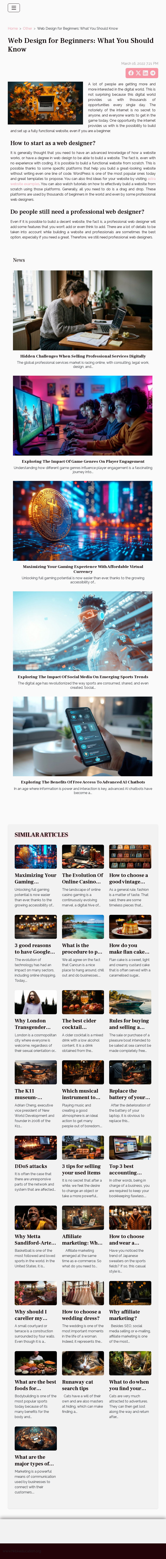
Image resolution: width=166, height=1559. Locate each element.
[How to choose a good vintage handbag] (130, 856)
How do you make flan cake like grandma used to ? (127, 955)
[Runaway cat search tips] (83, 1363)
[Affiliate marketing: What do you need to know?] (83, 1217)
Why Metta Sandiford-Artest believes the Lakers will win (35, 1246)
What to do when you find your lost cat (129, 1389)
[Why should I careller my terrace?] (36, 1293)
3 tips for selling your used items (81, 1169)
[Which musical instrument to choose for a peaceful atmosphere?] (83, 1072)
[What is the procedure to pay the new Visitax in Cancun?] (83, 926)
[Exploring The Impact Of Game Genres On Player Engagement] (82, 416)
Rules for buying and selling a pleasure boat (129, 1027)
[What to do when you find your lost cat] (130, 1363)
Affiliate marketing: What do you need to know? (82, 1246)
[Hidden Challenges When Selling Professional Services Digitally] (82, 310)
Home (13, 28)
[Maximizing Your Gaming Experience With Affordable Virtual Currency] (82, 521)
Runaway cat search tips (77, 1385)
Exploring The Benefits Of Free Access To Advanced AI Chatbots (83, 782)
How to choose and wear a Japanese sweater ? (129, 1246)
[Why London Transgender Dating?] (36, 1002)
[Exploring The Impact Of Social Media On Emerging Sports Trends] (82, 631)
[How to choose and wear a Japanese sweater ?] (130, 1217)
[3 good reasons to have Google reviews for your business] (36, 926)
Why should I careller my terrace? (31, 1318)
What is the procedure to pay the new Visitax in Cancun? (82, 955)
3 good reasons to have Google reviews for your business (34, 955)
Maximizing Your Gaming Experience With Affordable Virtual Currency (83, 569)
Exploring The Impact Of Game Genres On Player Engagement (83, 461)
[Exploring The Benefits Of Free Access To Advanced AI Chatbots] (82, 736)
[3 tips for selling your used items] (83, 1147)
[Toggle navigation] (14, 7)
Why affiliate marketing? (124, 1315)
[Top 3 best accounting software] (130, 1147)
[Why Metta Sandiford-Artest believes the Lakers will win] (36, 1217)
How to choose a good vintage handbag (128, 882)
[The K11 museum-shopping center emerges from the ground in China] (36, 1072)
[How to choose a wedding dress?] (83, 1293)
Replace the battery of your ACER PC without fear (129, 1101)
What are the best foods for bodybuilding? (35, 1389)
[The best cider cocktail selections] (83, 1002)
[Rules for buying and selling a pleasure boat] (130, 1002)
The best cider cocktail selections (79, 1027)
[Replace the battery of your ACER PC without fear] (130, 1072)
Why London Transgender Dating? (30, 1027)
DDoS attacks (31, 1166)
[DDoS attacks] (36, 1147)
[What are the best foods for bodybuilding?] (36, 1363)
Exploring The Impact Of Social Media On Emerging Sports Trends (83, 676)
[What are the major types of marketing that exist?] (36, 1438)
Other (27, 28)
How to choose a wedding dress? (81, 1315)
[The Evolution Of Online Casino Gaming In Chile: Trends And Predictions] (83, 856)
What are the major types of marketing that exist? (33, 1467)
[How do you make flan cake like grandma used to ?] (130, 926)
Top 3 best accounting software (123, 1173)
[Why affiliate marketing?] (130, 1293)
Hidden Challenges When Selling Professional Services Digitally (83, 356)
